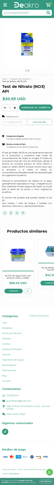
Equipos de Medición (20, 79)
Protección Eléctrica (12, 333)
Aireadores (7, 328)
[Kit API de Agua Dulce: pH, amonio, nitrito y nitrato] (28, 291)
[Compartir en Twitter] (17, 214)
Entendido (46, 481)
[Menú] (5, 5)
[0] (48, 5)
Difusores (6, 338)
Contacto (6, 381)
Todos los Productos (39, 315)
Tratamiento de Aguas (13, 360)
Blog (4, 376)
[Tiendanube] (10, 474)
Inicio (4, 79)
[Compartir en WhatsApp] (5, 213)
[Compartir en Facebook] (11, 214)
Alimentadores (9, 365)
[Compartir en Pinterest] (23, 214)
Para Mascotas (9, 370)
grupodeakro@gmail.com (18, 401)
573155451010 (12, 395)
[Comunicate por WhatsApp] (49, 472)
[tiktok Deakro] (5, 432)
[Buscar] (48, 12)
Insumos (6, 354)
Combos (6, 344)
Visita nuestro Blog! (15, 414)
